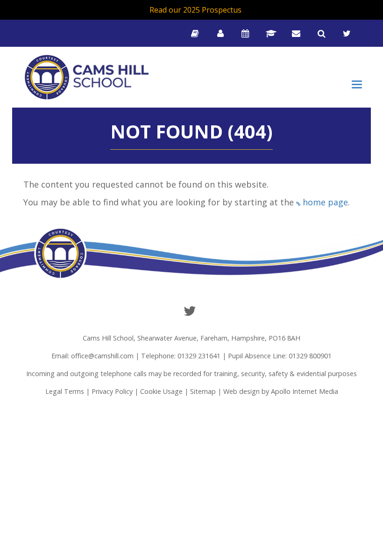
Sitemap (203, 391)
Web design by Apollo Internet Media (280, 391)
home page (325, 202)
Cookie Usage (161, 391)
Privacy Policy (112, 391)
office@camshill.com (102, 355)
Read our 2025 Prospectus (195, 10)
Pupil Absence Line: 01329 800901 (280, 355)
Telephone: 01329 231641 (180, 355)
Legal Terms (64, 391)
